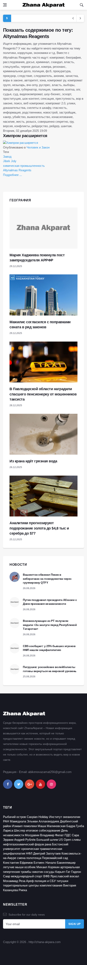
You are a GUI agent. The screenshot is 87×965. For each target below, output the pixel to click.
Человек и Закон (38, 147)
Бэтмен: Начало (45, 862)
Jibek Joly (9, 161)
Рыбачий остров (14, 817)
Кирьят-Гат (62, 871)
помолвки (30, 826)
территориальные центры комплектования (32, 885)
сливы (76, 839)
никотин (37, 871)
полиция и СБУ (45, 881)
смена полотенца (29, 858)
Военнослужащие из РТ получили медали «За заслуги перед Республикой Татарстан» (50, 624)
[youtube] (40, 784)
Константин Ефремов (18, 862)
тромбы (26, 871)
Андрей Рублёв (25, 839)
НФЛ (29, 853)
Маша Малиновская (52, 826)
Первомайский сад (55, 858)
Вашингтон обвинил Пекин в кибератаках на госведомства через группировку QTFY (47, 578)
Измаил (17, 826)
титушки (62, 881)
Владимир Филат (52, 835)
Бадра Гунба (75, 826)
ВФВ (46, 876)
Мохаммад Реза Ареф (18, 881)
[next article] (73, 18)
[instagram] (51, 784)
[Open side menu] (5, 5)
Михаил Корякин (47, 867)
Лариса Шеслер (14, 830)
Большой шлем (47, 839)
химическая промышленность (24, 165)
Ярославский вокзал (64, 876)
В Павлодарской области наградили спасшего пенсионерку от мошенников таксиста (43, 394)
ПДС (68, 835)
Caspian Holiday (37, 817)
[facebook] (7, 784)
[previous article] (80, 18)
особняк (30, 867)
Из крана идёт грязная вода (33, 461)
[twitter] (18, 784)
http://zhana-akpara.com (45, 942)
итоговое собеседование (43, 830)
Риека (23, 890)
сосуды (49, 871)
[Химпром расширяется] (20, 142)
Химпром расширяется (25, 135)
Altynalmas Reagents (17, 170)
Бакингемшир (66, 862)
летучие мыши (13, 867)
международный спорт (26, 876)
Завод (7, 156)
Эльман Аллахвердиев (43, 821)
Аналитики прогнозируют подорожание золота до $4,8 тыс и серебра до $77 (39, 528)
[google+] (29, 784)
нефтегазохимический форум (23, 844)
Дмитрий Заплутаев (47, 853)
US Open (65, 839)
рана (48, 844)
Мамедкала (18, 821)
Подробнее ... (12, 175)
